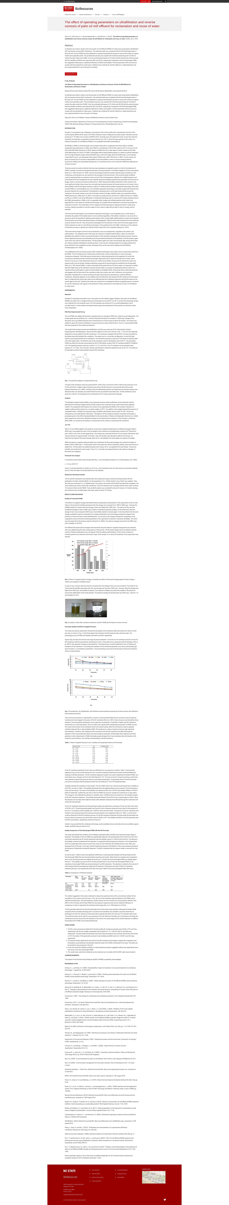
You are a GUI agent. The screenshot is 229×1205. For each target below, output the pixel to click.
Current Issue (95, 1170)
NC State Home (70, 1)
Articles (97, 14)
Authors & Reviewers (85, 14)
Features (106, 14)
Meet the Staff (96, 1173)
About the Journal (70, 14)
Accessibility (120, 1177)
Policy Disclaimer (96, 1181)
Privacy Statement (122, 1170)
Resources (144, 1)
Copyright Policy (121, 1173)
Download (70, 74)
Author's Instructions (97, 1177)
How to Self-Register (118, 14)
